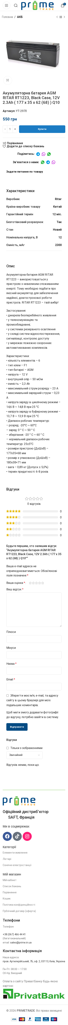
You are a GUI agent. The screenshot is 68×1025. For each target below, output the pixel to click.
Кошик (7, 898)
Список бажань (12, 886)
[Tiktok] (17, 836)
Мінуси (11, 648)
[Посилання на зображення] (19, 800)
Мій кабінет (10, 880)
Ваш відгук (14, 589)
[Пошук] (15, 5)
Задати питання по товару (24, 171)
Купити (42, 129)
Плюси (11, 632)
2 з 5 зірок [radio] (33, 583)
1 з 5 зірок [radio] (30, 583)
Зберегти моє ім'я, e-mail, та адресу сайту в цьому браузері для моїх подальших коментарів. (32, 700)
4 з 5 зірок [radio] (39, 583)
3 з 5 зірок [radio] (36, 583)
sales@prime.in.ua (21, 942)
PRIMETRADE (26, 1010)
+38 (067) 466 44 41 (14, 934)
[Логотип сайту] (37, 5)
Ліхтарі (7, 859)
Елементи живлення (15, 852)
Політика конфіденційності (19, 904)
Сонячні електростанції (17, 865)
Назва (11, 663)
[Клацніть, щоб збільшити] (8, 80)
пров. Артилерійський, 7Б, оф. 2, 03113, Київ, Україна (34, 961)
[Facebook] (7, 836)
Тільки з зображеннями (26, 748)
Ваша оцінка (15, 583)
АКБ (20, 17)
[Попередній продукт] (57, 17)
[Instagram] (27, 836)
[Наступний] (64, 17)
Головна (7, 17)
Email (10, 679)
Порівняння (10, 892)
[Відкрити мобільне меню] (6, 5)
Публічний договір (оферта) (19, 911)
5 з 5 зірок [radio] (42, 583)
